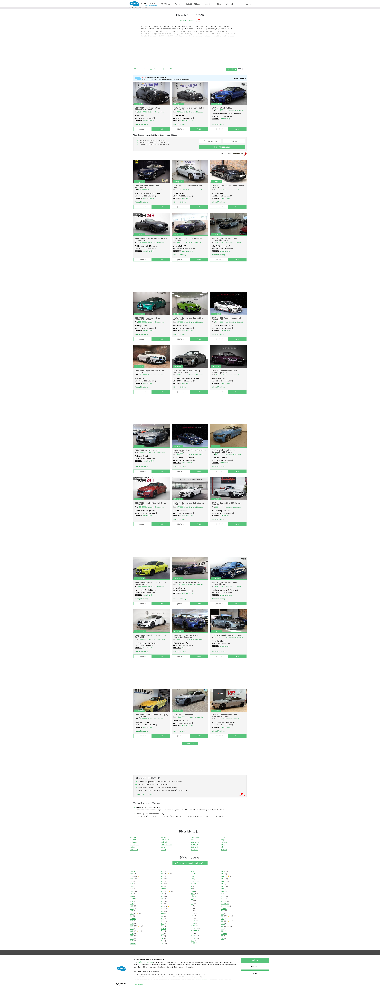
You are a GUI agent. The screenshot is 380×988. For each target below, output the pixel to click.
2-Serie (133, 898)
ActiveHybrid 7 (196, 881)
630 (162, 918)
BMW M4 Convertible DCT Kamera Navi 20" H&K (227, 504)
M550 (223, 881)
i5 (192, 903)
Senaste (147, 69)
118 (131, 876)
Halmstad (133, 842)
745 (162, 941)
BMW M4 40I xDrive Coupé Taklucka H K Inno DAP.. (189, 451)
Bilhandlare (199, 4)
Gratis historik (186, 198)
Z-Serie (224, 933)
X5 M (223, 923)
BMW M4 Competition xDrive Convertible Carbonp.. (186, 636)
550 (162, 911)
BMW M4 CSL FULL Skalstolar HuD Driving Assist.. (226, 319)
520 (162, 891)
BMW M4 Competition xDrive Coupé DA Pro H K (150, 636)
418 (162, 871)
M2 (192, 940)
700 (162, 931)
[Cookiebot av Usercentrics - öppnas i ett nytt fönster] (121, 984)
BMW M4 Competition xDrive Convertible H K (224, 583)
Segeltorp (194, 844)
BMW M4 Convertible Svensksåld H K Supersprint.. (151, 239)
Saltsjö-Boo (195, 842)
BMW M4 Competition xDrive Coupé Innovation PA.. (150, 583)
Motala (163, 849)
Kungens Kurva (166, 844)
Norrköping (195, 837)
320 (131, 926)
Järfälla (132, 847)
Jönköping (134, 849)
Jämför (141, 129)
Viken (223, 844)
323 (131, 928)
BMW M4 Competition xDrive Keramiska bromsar (147, 109)
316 (131, 921)
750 (162, 943)
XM (222, 931)
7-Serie (163, 928)
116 (131, 874)
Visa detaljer (138, 984)
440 (162, 884)
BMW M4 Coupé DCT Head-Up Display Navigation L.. (151, 715)
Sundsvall (194, 849)
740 (162, 938)
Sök (136, 8)
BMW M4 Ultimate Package (147, 450)
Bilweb (131, 8)
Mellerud (164, 847)
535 (162, 904)
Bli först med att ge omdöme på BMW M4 (190, 863)
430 (162, 879)
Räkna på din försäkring (144, 794)
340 (131, 941)
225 (131, 908)
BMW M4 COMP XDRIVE (222, 108)
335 (131, 938)
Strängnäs (195, 847)
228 (131, 911)
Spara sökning (231, 69)
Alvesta (133, 837)
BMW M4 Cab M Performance (186, 582)
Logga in (248, 4)
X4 (222, 918)
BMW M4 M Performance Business (227, 635)
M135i (193, 935)
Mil (171, 69)
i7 (192, 906)
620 (162, 916)
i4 (192, 901)
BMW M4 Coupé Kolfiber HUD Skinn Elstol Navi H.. (150, 504)
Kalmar (163, 837)
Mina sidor (248, 3)
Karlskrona (165, 839)
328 (131, 933)
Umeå (223, 837)
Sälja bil (189, 4)
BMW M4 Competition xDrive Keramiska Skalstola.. (147, 319)
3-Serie (133, 918)
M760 (223, 886)
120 (131, 879)
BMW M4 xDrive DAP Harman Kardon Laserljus (228, 187)
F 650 (193, 891)
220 (131, 906)
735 (162, 936)
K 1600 (193, 926)
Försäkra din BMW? (187, 20)
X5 (222, 921)
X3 (222, 916)
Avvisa (255, 973)
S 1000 (224, 901)
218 (131, 903)
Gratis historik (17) (187, 251)
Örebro (224, 849)
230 (131, 913)
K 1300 (193, 923)
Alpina (193, 884)
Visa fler (190, 743)
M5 (222, 876)
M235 (193, 943)
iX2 (192, 916)
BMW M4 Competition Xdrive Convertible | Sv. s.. (224, 239)
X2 (222, 913)
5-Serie (163, 889)
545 (162, 909)
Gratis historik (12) (187, 120)
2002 (132, 896)
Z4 (222, 938)
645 (162, 923)
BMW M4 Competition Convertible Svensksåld (188, 319)
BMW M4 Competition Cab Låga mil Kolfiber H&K (188, 504)
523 (162, 894)
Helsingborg (134, 844)
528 (162, 899)
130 (131, 889)
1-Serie (133, 871)
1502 (132, 894)
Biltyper (220, 4)
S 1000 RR (225, 903)
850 (192, 879)
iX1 (192, 913)
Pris (167, 69)
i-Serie (193, 896)
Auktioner (209, 4)
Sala (192, 839)
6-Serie (163, 913)
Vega (223, 839)
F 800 (193, 893)
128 (131, 886)
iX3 (192, 918)
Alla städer (230, 4)
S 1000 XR (225, 906)
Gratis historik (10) (149, 331)
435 (162, 881)
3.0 (131, 916)
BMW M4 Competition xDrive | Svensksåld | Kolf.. (186, 371)
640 (162, 921)
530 (162, 901)
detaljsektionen (201, 979)
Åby (222, 847)
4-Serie (133, 943)
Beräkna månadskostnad (156, 112)
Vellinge (224, 842)
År (175, 69)
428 (162, 876)
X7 (222, 928)
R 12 (223, 896)
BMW (140, 8)
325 (131, 931)
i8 (192, 908)
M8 (222, 889)
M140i (193, 938)
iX (192, 911)
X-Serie (224, 908)
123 (131, 881)
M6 (222, 884)
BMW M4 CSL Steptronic (183, 714)
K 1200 (193, 921)
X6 (222, 926)
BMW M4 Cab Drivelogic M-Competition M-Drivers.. (223, 451)
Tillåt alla (255, 960)
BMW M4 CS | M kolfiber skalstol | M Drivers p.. (189, 187)
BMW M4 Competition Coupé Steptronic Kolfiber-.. (224, 715)
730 (162, 933)
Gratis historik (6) (225, 119)
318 (131, 923)
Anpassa (254, 967)
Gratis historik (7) (148, 120)
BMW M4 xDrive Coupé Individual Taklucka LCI (187, 239)
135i (132, 891)
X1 (222, 911)
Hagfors (133, 839)
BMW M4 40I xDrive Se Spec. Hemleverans (147, 187)
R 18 (223, 898)
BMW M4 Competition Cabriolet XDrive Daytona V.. (225, 371)
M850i (223, 891)
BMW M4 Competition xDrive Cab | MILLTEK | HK (188, 109)
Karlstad (164, 842)
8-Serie (193, 874)
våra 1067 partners (146, 962)
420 (162, 874)
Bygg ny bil (179, 4)
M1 (192, 933)
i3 (192, 898)
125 (131, 884)
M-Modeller (195, 931)
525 (162, 896)
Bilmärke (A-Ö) (159, 69)
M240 (223, 871)
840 (192, 876)
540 (162, 906)
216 (131, 901)
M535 (223, 879)
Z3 (222, 936)
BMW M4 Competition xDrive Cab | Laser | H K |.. (150, 371)
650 (162, 926)
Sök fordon (168, 4)
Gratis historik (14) (187, 593)
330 (131, 936)
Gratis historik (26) (226, 595)
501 (162, 886)
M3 (222, 874)
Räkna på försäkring (141, 124)
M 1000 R (194, 928)
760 (192, 871)
